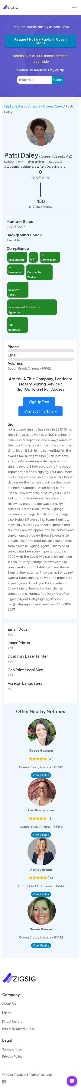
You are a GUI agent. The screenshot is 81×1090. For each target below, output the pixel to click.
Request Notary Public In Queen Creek (40, 41)
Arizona (34, 106)
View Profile (41, 775)
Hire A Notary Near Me (18, 1029)
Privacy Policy (12, 1056)
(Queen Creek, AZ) (55, 156)
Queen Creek (53, 106)
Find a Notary (14, 106)
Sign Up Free (39, 401)
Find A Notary (12, 1021)
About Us (9, 1003)
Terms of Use (12, 1049)
